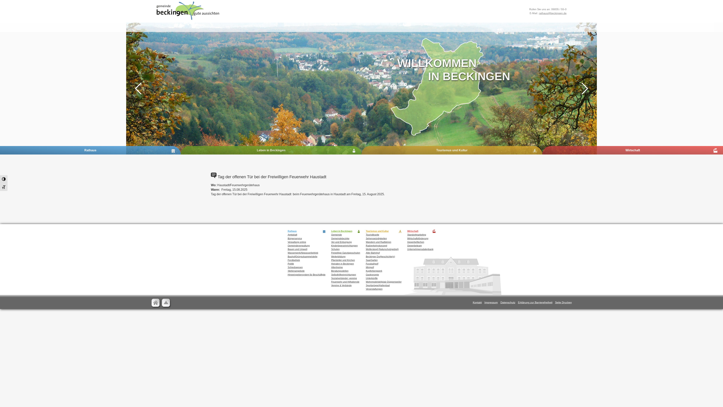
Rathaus (90, 150)
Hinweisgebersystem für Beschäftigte (307, 274)
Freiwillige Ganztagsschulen (345, 253)
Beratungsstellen (340, 271)
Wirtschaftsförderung (417, 238)
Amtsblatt (292, 234)
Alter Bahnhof (373, 253)
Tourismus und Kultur (452, 150)
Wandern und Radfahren (378, 242)
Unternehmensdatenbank (420, 249)
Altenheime (337, 267)
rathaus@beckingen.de (553, 13)
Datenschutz (507, 302)
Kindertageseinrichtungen (344, 245)
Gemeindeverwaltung (299, 245)
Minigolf (370, 267)
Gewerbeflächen (415, 242)
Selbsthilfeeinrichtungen (343, 274)
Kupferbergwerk (374, 271)
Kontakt (477, 302)
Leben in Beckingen (271, 150)
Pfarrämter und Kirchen (343, 260)
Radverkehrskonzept (376, 245)
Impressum (491, 302)
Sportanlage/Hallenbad (378, 285)
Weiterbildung (338, 256)
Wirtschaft (632, 150)
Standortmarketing (416, 234)
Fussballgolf (372, 263)
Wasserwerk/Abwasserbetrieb (303, 253)
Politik (291, 263)
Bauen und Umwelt (297, 249)
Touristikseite (372, 234)
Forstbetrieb (294, 260)
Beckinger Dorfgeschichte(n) (380, 256)
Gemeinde (336, 234)
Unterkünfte (372, 278)
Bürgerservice (295, 238)
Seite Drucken (563, 302)
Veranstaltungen (374, 289)
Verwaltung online (297, 242)
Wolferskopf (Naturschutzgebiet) (382, 249)
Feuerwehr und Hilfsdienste (345, 282)
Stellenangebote (296, 271)
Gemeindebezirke (340, 238)
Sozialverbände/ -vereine (344, 278)
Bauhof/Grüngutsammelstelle (302, 256)
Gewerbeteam (414, 245)
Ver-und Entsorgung (341, 242)
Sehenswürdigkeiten (376, 238)
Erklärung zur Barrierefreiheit (535, 302)
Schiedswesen (295, 267)
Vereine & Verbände (341, 285)
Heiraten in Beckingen (342, 263)
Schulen (335, 249)
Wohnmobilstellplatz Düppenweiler (384, 282)
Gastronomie (372, 274)
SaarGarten (372, 260)
